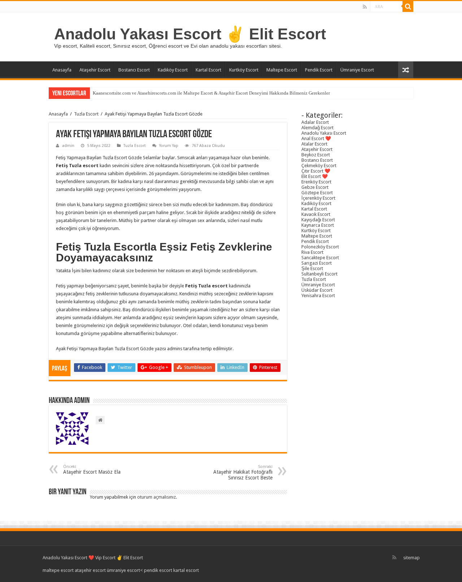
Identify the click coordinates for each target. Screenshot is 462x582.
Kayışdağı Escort (318, 219)
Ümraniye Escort (357, 70)
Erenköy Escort (316, 181)
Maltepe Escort (281, 70)
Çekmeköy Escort (318, 165)
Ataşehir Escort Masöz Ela (92, 469)
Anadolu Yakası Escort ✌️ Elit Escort (190, 34)
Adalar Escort (315, 122)
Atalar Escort (314, 144)
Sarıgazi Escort (316, 263)
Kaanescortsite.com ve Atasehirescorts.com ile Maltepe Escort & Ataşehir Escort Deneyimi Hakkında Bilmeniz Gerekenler (211, 93)
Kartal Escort (208, 70)
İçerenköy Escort (318, 198)
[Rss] (364, 7)
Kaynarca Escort (317, 225)
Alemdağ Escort (317, 127)
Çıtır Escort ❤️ (315, 171)
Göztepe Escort (317, 192)
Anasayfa (61, 70)
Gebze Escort (314, 187)
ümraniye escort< (125, 570)
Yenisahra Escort (318, 295)
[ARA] (407, 6)
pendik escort (158, 570)
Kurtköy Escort (243, 70)
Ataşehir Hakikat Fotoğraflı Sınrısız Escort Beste (243, 472)
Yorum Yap (168, 145)
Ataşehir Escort (94, 70)
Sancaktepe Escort (320, 257)
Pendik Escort (318, 70)
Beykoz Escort (315, 154)
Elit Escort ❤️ (314, 176)
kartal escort (186, 570)
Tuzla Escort (86, 114)
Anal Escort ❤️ (316, 138)
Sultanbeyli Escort (319, 274)
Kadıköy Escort (173, 70)
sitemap (411, 557)
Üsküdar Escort (316, 290)
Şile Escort (312, 268)
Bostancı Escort (134, 70)
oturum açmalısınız (156, 497)
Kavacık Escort (315, 214)
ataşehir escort (90, 570)
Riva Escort (312, 252)
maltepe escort (58, 570)
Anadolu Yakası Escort (323, 133)
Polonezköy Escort (320, 246)
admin (68, 145)
